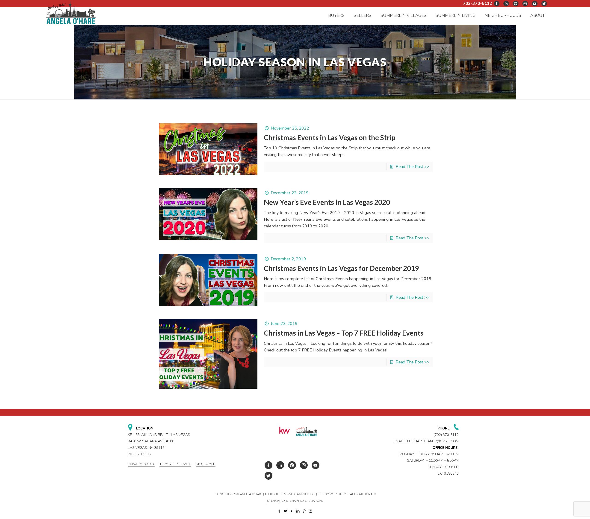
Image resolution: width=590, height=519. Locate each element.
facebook (497, 3)
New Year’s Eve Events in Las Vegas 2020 (327, 202)
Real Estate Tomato (361, 494)
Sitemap (273, 501)
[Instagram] (310, 511)
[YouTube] (291, 511)
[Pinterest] (304, 511)
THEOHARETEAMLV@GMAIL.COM (432, 441)
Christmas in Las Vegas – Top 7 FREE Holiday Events (343, 333)
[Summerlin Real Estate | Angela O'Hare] (71, 12)
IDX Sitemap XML (311, 501)
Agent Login (306, 494)
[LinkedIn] (298, 511)
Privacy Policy (141, 464)
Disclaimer (205, 464)
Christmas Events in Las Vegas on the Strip (329, 137)
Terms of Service (175, 464)
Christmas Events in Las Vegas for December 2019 (341, 268)
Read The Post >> (412, 166)
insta (525, 3)
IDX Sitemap (289, 501)
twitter (506, 3)
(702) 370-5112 (446, 434)
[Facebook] (279, 511)
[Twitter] (285, 511)
